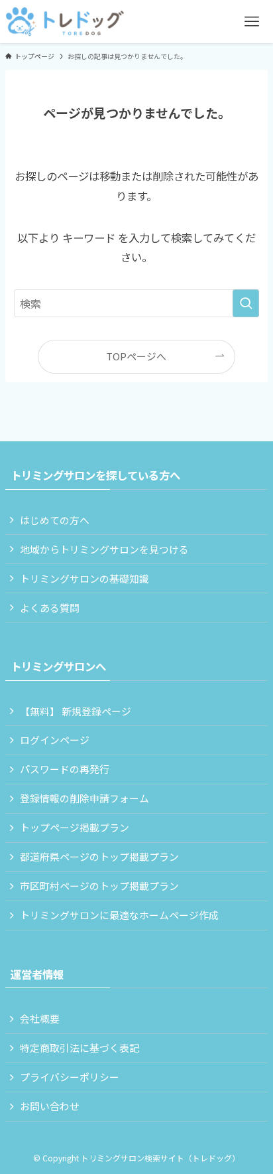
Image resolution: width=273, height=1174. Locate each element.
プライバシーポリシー (69, 1077)
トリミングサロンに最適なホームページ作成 (119, 915)
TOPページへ (136, 356)
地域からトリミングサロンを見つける (104, 549)
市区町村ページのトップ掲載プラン (99, 886)
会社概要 (40, 1018)
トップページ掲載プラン (74, 827)
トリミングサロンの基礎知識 (84, 578)
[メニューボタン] (251, 21)
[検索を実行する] (246, 303)
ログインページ (54, 740)
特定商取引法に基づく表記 (79, 1048)
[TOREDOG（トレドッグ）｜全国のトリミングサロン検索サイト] (65, 21)
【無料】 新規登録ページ (75, 711)
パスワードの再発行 (64, 769)
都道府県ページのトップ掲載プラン (99, 856)
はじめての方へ (54, 520)
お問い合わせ (50, 1106)
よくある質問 (50, 608)
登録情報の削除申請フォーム (84, 798)
